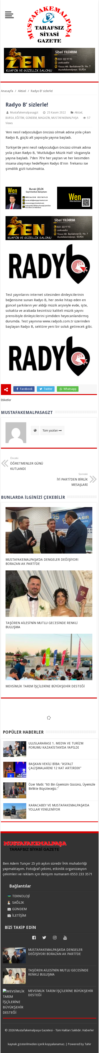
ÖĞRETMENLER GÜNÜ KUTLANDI (26, 464)
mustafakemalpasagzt (24, 112)
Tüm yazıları (50, 430)
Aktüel (78, 112)
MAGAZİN (44, 117)
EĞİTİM (19, 117)
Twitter (47, 389)
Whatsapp (69, 389)
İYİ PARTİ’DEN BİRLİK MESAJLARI (72, 480)
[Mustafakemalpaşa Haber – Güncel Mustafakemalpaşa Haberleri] (49, 45)
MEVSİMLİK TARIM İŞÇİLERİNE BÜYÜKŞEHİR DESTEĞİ (45, 686)
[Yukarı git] (90, 1045)
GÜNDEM (31, 117)
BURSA (10, 117)
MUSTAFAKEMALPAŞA (64, 117)
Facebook (25, 389)
